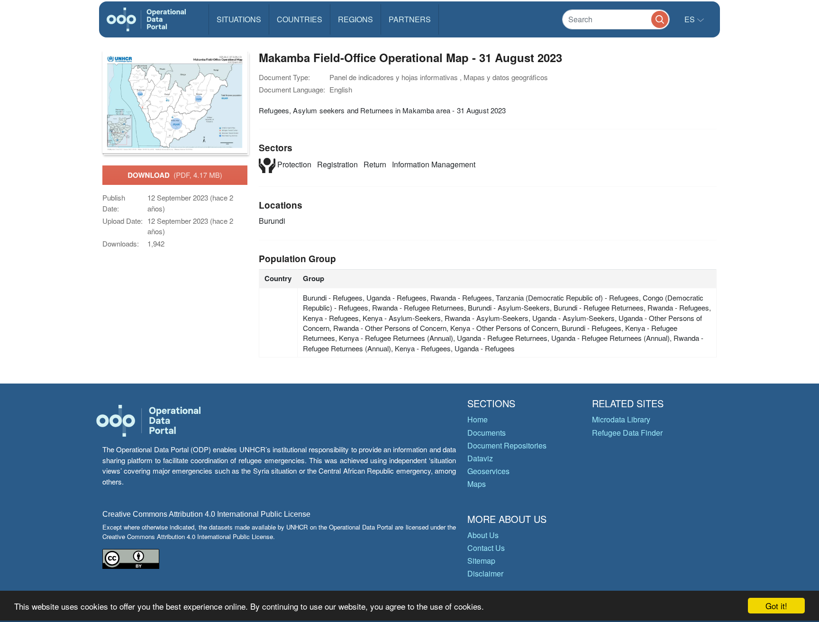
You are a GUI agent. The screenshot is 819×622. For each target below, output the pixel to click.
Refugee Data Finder (627, 432)
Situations (239, 19)
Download (174, 175)
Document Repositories (506, 445)
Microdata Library (621, 419)
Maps (476, 483)
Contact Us (486, 547)
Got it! (776, 606)
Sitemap (481, 560)
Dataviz (480, 458)
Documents (486, 432)
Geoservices (488, 471)
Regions (355, 19)
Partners (410, 19)
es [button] (690, 19)
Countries (299, 19)
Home (477, 419)
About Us (483, 535)
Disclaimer (485, 573)
